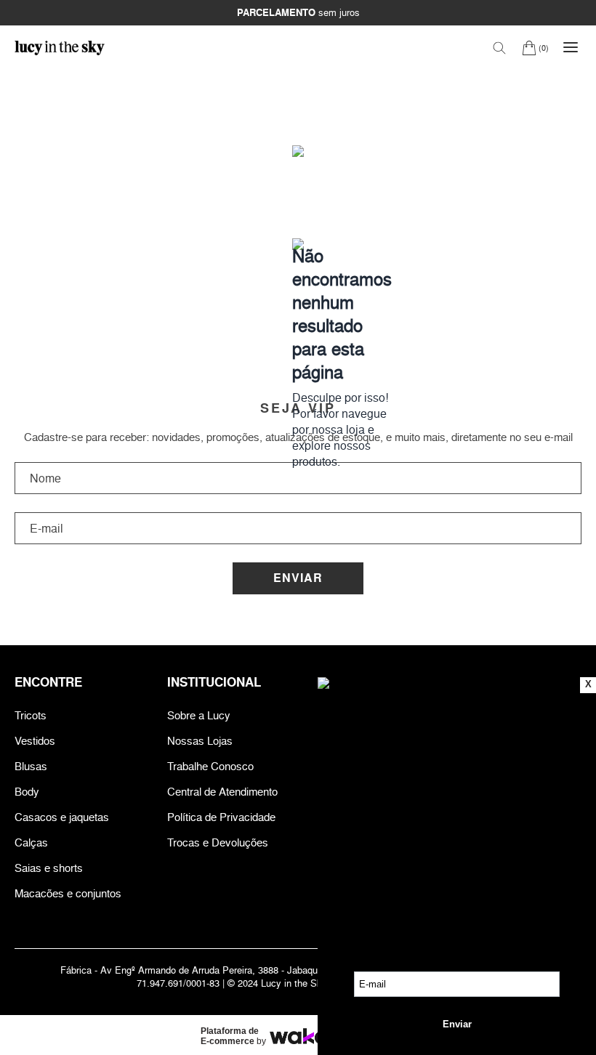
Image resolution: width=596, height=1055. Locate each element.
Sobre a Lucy (198, 715)
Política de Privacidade (221, 817)
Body (27, 791)
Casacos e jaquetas (62, 817)
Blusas (31, 766)
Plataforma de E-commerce (230, 1036)
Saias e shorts (49, 868)
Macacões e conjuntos (68, 893)
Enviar (298, 578)
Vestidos (35, 740)
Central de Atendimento (222, 791)
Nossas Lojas (200, 740)
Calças (31, 842)
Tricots (31, 715)
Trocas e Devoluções (217, 842)
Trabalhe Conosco (210, 766)
